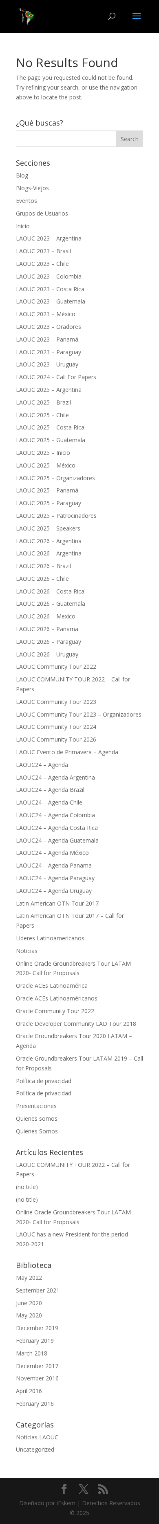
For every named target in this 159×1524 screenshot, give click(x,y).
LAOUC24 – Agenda (42, 765)
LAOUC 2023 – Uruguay (47, 364)
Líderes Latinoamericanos (50, 938)
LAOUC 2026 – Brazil (43, 566)
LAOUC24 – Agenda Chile (49, 802)
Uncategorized (35, 1449)
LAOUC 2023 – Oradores (48, 326)
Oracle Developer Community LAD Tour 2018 (76, 1023)
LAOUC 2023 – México (45, 314)
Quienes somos (36, 1118)
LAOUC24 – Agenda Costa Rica (57, 828)
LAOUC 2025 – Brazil (43, 402)
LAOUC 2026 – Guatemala (50, 603)
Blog (22, 175)
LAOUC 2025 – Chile (42, 415)
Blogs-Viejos (32, 188)
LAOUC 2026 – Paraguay (48, 641)
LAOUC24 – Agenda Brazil (50, 789)
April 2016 (29, 1391)
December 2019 (37, 1328)
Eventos (26, 201)
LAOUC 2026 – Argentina (49, 541)
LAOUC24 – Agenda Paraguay (55, 878)
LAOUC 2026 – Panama (47, 629)
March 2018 (31, 1353)
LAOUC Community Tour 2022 (56, 666)
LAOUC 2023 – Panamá (47, 339)
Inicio (23, 226)
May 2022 (29, 1277)
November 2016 (37, 1378)
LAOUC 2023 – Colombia (49, 276)
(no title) (27, 1187)
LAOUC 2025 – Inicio (43, 452)
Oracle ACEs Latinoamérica (52, 985)
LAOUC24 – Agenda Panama (54, 865)
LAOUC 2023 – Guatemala (50, 301)
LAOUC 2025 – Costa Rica (50, 427)
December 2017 (37, 1366)
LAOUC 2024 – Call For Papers (56, 377)
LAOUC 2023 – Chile (42, 263)
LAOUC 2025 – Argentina (49, 389)
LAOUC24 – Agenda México (52, 852)
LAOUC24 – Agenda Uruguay (54, 891)
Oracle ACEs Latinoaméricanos (56, 998)
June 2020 (29, 1303)
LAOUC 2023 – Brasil (43, 251)
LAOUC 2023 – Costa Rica (50, 289)
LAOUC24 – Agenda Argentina (55, 777)
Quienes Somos (37, 1131)
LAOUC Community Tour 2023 (56, 702)
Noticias (27, 951)
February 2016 (35, 1403)
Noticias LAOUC (37, 1437)
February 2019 (35, 1340)
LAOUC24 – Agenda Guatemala (57, 840)
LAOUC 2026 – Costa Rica (50, 591)
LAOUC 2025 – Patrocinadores (56, 515)
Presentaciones (36, 1106)
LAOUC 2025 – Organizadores (55, 478)
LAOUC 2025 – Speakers (48, 528)
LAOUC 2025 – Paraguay (48, 503)
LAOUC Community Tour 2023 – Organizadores (78, 714)
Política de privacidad (43, 1081)
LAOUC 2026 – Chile (42, 578)
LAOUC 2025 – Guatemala (50, 440)
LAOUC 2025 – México (45, 465)
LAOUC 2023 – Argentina (49, 238)
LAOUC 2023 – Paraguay (48, 352)
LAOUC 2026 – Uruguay (47, 654)
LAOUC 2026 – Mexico (45, 616)
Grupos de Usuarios (42, 213)
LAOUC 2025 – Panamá (47, 490)
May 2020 (29, 1315)
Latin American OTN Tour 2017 (57, 903)
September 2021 (38, 1290)
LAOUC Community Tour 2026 (56, 739)
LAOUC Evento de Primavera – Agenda (67, 752)
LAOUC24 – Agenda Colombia (55, 815)
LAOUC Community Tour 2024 (56, 727)
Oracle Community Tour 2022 (55, 1011)
